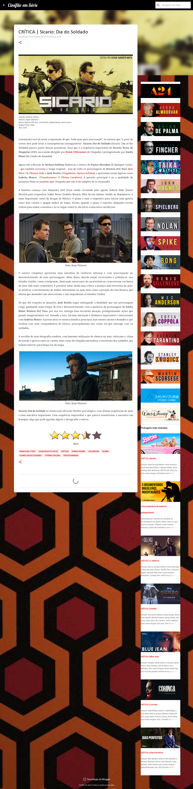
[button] (20, 43)
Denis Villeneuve (76, 152)
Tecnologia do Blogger (98, 779)
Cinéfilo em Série (23, 5)
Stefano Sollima (52, 455)
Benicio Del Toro (27, 451)
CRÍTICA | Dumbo (149, 609)
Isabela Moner (78, 451)
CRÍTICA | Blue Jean (150, 656)
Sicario (105, 451)
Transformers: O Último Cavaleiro (60, 177)
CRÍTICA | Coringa (149, 704)
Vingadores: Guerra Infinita (78, 173)
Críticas (65, 451)
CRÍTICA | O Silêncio (150, 561)
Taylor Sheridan (70, 455)
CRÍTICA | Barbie (148, 458)
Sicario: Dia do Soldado (31, 455)
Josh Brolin (93, 451)
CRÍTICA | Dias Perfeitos (152, 752)
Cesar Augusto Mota (48, 451)
